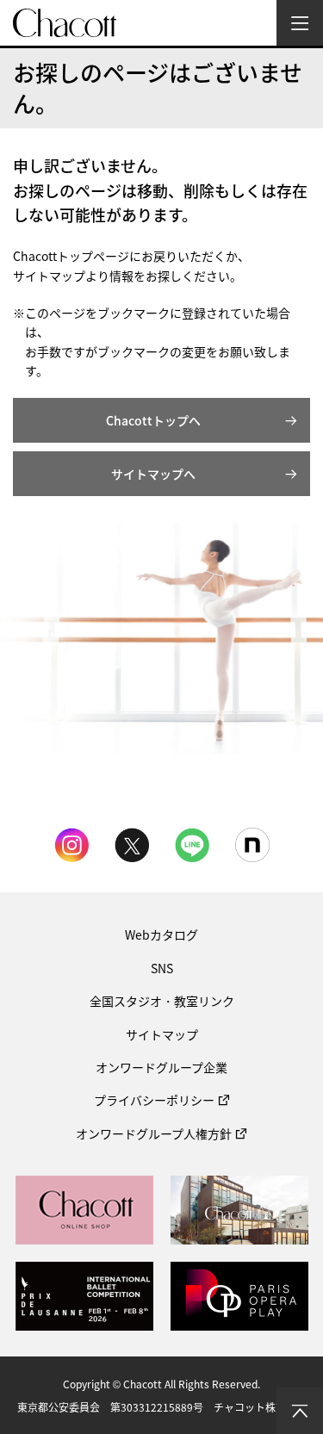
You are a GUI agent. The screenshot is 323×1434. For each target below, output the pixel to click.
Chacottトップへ (153, 420)
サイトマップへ (153, 473)
